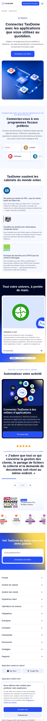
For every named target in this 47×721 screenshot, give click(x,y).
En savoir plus (8, 349)
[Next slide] (30, 484)
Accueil (4, 11)
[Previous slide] (15, 484)
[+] (23, 576)
